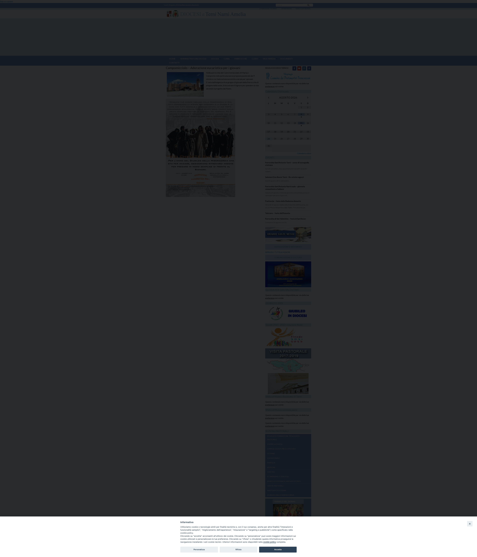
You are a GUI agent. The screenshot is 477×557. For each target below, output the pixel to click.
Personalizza (199, 549)
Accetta (277, 549)
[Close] (470, 523)
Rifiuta (238, 549)
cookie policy (269, 542)
